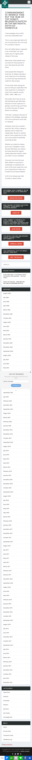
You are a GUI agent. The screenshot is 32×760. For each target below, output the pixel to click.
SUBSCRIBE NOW (16, 385)
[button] (16, 374)
